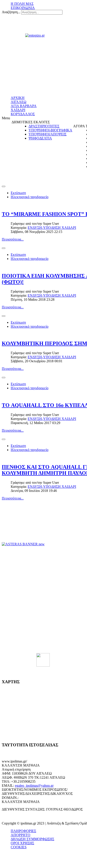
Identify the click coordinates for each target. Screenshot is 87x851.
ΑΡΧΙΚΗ (18, 98)
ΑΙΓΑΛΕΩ (18, 102)
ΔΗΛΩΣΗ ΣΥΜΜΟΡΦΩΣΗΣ (32, 839)
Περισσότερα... (13, 239)
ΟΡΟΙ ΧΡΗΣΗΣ (22, 843)
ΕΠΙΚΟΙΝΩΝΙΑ (23, 8)
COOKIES (19, 847)
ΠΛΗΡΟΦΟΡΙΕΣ (23, 831)
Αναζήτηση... (11, 12)
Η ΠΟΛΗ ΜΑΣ (22, 4)
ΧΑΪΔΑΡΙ (18, 110)
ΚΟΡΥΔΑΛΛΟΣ (23, 114)
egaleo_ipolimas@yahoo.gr (34, 785)
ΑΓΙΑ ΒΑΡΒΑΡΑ (24, 106)
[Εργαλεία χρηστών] (3, 186)
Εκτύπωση (18, 193)
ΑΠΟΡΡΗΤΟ (20, 835)
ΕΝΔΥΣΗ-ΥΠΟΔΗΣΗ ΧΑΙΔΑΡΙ (52, 228)
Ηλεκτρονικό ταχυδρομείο (29, 197)
